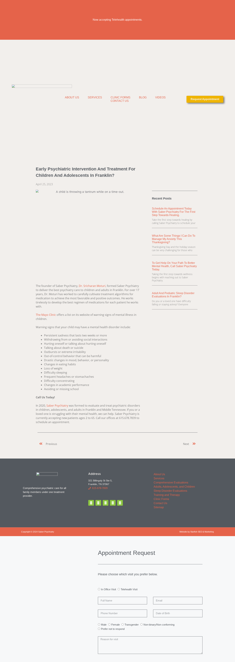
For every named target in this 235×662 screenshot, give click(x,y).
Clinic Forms (120, 97)
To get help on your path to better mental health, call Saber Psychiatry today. (174, 266)
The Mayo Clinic (46, 315)
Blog (143, 97)
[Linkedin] (113, 503)
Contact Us (120, 100)
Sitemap (159, 507)
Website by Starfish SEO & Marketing (196, 532)
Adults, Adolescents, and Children (174, 486)
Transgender (132, 624)
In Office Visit (108, 589)
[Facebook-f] (91, 503)
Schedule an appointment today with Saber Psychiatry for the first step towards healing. (173, 212)
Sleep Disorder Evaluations (170, 490)
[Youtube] (120, 503)
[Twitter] (98, 503)
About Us (72, 97)
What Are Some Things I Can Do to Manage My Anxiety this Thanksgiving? (173, 239)
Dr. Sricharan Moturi (92, 286)
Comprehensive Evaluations (171, 482)
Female (115, 624)
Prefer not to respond (113, 628)
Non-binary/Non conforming (158, 624)
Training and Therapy (167, 494)
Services (95, 97)
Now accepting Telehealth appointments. (117, 19)
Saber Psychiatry (57, 405)
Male (103, 624)
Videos (160, 97)
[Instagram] (105, 503)
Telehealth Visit (129, 589)
